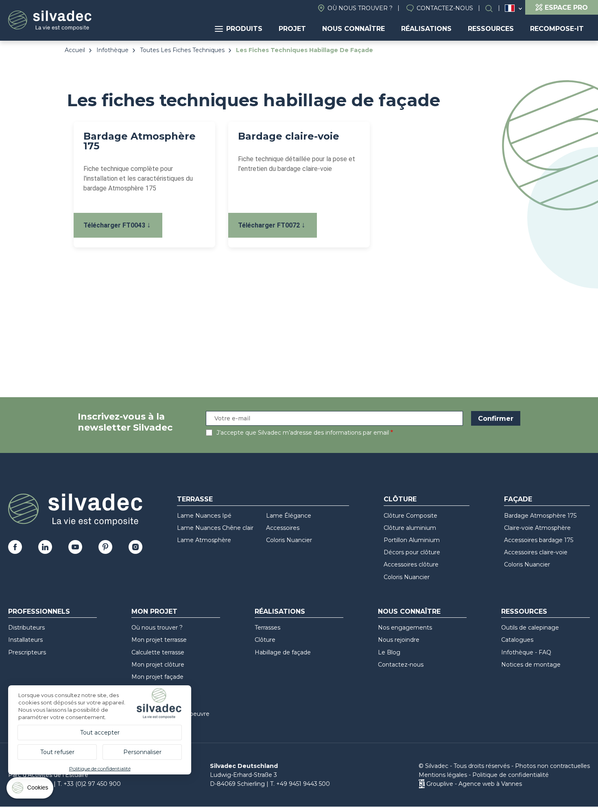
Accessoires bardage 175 (538, 540)
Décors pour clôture (412, 552)
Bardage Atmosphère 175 (540, 515)
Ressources (491, 29)
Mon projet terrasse (159, 639)
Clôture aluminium (410, 527)
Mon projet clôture (157, 664)
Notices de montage (531, 664)
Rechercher (493, 8)
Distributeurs (26, 627)
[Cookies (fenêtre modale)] (30, 789)
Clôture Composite (410, 515)
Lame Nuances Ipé (204, 515)
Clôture (400, 499)
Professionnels (39, 611)
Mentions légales (443, 775)
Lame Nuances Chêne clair (215, 527)
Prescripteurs (27, 652)
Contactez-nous (445, 8)
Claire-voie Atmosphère (537, 527)
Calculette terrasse (157, 652)
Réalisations (426, 29)
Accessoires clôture (411, 564)
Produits (244, 29)
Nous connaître (353, 29)
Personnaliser (142, 752)
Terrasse (195, 499)
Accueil (75, 50)
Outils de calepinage (530, 627)
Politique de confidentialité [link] (100, 768)
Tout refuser (57, 752)
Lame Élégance (288, 515)
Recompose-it (557, 29)
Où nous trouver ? (360, 8)
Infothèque (112, 50)
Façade (518, 499)
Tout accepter (100, 732)
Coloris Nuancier (289, 540)
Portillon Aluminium (412, 540)
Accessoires (282, 527)
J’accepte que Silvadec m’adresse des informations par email (302, 432)
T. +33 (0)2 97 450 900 (89, 783)
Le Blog (389, 652)
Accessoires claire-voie (535, 552)
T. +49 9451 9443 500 (300, 783)
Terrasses (267, 627)
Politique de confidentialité (510, 775)
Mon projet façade (157, 676)
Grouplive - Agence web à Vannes (474, 783)
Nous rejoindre (398, 639)
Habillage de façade (283, 652)
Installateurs (25, 639)
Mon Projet (154, 611)
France (510, 8)
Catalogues (517, 639)
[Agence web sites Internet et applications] (422, 783)
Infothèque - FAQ (526, 652)
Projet (292, 29)
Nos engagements (405, 627)
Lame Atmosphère (204, 540)
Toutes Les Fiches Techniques (182, 50)
